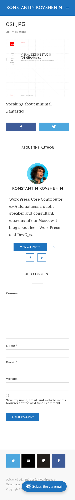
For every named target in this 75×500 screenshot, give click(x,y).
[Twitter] (13, 461)
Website (12, 378)
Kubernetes (13, 484)
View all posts (30, 247)
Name (11, 345)
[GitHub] (43, 461)
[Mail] (28, 461)
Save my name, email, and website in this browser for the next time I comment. (36, 402)
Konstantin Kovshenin (34, 8)
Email (11, 362)
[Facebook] (58, 461)
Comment (13, 293)
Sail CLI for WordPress (39, 479)
